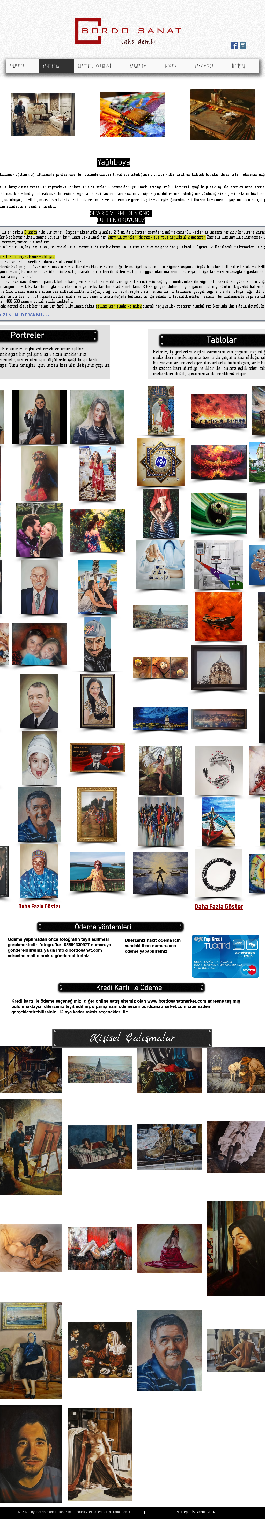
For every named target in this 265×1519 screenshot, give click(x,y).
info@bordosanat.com (79, 950)
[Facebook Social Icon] (234, 45)
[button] (39, 417)
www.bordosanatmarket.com (176, 1001)
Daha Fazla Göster (39, 906)
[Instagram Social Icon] (243, 45)
